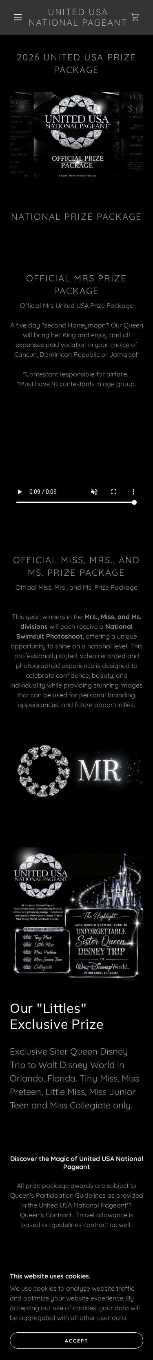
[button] (18, 17)
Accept (77, 1341)
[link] (78, 17)
